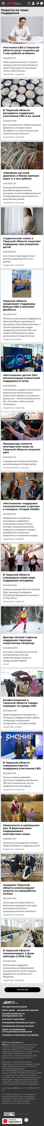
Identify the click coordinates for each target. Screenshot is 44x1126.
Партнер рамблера (23, 1114)
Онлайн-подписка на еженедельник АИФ (13, 1015)
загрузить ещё (22, 990)
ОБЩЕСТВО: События (13, 74)
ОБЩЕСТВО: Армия (12, 339)
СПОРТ (6, 664)
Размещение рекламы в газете (18, 1026)
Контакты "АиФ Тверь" (13, 1019)
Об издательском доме (14, 1007)
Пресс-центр (8, 1010)
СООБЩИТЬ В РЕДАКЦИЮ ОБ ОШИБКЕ (20, 1035)
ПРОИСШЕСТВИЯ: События (16, 468)
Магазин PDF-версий (27, 1010)
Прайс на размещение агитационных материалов (17, 1030)
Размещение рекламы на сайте (18, 1023)
